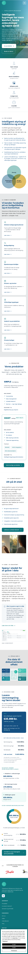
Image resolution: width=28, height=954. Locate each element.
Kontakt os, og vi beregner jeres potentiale (12, 852)
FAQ (3, 923)
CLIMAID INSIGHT (7, 906)
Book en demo (8, 51)
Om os (3, 916)
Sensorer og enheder (7, 908)
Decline (14, 947)
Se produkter (8, 46)
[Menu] (24, 3)
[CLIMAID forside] (4, 3)
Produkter (4, 903)
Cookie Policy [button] (15, 938)
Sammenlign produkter (13, 465)
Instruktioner (5, 921)
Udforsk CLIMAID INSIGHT (11, 530)
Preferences (14, 950)
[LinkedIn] (3, 895)
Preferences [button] (5, 941)
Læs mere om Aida (7, 625)
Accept (14, 944)
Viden (3, 918)
